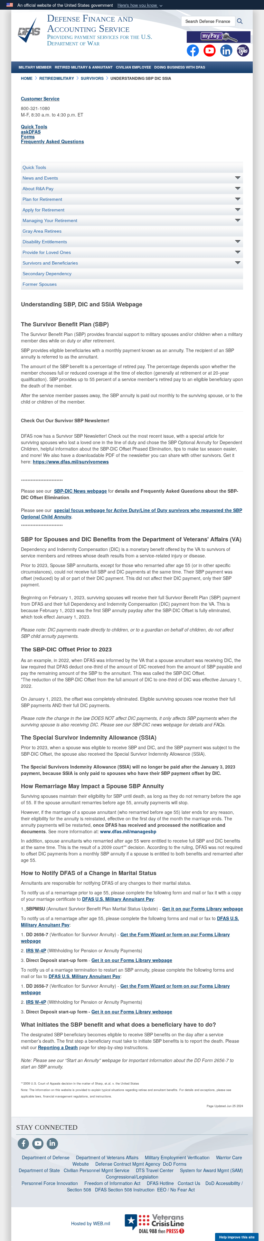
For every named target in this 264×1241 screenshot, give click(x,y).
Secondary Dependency (47, 273)
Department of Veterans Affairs (107, 1157)
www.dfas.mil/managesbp (128, 831)
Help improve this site (237, 1237)
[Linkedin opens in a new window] (226, 50)
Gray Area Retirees (42, 231)
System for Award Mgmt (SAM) (212, 1170)
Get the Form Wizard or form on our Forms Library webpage (125, 937)
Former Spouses (40, 284)
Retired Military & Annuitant (84, 67)
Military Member (35, 67)
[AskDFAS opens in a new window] (243, 50)
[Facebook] (193, 50)
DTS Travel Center (155, 1170)
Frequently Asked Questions (52, 141)
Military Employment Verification (177, 1157)
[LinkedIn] (52, 1144)
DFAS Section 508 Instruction (125, 1189)
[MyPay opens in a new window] (218, 36)
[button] (141, 5)
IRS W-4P (36, 950)
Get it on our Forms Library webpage (202, 908)
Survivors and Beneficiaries (50, 263)
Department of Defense (46, 1157)
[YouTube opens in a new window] (209, 50)
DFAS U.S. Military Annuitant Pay (84, 976)
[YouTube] (37, 1144)
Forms (28, 136)
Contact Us (189, 1183)
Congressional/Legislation (132, 1176)
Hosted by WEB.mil (90, 1223)
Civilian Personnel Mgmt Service (98, 1170)
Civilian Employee (133, 67)
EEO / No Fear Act (176, 1189)
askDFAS (31, 131)
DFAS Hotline (160, 1183)
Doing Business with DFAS (179, 67)
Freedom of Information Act (112, 1183)
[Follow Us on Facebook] (23, 1144)
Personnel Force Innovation (50, 1183)
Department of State (39, 1170)
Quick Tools (34, 126)
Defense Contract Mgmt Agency (127, 1164)
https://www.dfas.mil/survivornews (71, 461)
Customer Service (40, 98)
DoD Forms (175, 1164)
